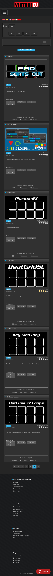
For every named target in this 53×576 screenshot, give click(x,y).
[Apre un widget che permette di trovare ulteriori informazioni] (43, 572)
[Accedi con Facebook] (12, 33)
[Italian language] (16, 19)
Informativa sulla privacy (21, 536)
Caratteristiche (18, 487)
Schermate (16, 491)
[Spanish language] (7, 19)
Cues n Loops (12, 124)
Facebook (17, 556)
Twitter (16, 562)
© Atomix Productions (26, 574)
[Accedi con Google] (34, 33)
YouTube (17, 558)
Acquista (16, 485)
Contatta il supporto (19, 507)
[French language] (10, 19)
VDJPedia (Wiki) (18, 511)
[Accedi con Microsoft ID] (19, 33)
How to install (34, 119)
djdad (46, 152)
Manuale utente (18, 509)
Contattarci (16, 533)
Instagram (17, 560)
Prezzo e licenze (18, 489)
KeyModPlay (11, 329)
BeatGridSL (11, 261)
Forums (15, 515)
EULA (15, 538)
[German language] (13, 19)
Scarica (15, 482)
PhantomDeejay (43, 221)
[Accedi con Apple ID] (26, 33)
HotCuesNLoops (13, 397)
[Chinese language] (19, 19)
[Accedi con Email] (12, 26)
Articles (15, 513)
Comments (24, 119)
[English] (3, 19)
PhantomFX (11, 192)
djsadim (45, 84)
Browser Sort (11, 56)
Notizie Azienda (18, 531)
